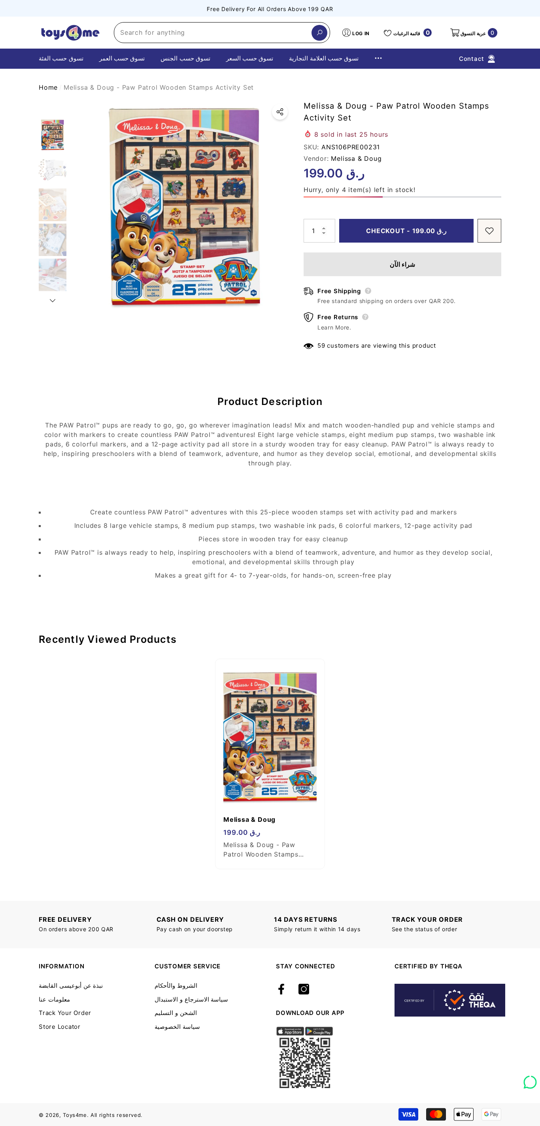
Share (280, 112)
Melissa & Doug (356, 158)
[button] (473, 33)
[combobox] (213, 32)
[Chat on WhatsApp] (530, 1079)
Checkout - (409, 231)
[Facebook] (281, 989)
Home (48, 87)
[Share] (280, 112)
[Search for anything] (222, 32)
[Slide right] (52, 300)
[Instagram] (304, 989)
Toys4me (75, 1115)
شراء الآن (402, 264)
